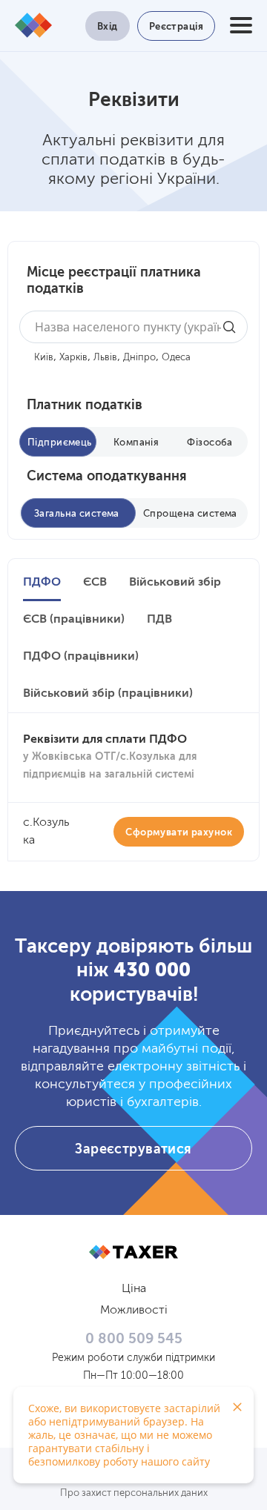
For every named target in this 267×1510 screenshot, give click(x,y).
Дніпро (139, 357)
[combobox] (133, 327)
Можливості (134, 1311)
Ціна (134, 1289)
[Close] (237, 1407)
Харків (73, 357)
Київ (43, 357)
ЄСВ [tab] (95, 583)
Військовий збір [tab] (175, 583)
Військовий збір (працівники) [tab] (108, 694)
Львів (105, 357)
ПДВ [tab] (159, 620)
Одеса (176, 357)
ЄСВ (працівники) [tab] (74, 620)
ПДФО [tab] (42, 583)
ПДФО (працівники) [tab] (81, 657)
